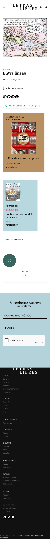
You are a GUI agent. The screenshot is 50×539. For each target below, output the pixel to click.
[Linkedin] (13, 96)
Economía (6, 385)
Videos (5, 464)
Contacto (6, 511)
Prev (6, 142)
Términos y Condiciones (25, 535)
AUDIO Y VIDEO (9, 461)
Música (5, 409)
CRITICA (6, 399)
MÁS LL (6, 492)
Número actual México (11, 477)
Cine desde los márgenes (23, 158)
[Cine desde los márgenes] (23, 139)
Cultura (6, 379)
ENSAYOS (7, 443)
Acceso (6, 495)
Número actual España (11, 480)
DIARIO (6, 376)
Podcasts (6, 467)
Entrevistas (7, 423)
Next (41, 142)
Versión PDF (12, 225)
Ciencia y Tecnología (11, 389)
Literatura (6, 392)
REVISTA (6, 474)
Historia (6, 446)
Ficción (5, 436)
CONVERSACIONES (11, 420)
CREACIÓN (7, 430)
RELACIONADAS (14, 285)
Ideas (5, 449)
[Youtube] (13, 517)
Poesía (5, 433)
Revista (6, 69)
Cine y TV (6, 402)
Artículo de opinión (14, 239)
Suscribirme (7, 498)
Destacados (7, 484)
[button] (5, 7)
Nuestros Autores (9, 508)
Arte (4, 412)
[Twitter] (9, 96)
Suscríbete (12, 167)
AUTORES (33, 289)
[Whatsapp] (17, 96)
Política (6, 382)
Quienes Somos (9, 505)
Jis (25, 275)
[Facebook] (5, 96)
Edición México (13, 163)
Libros (5, 405)
